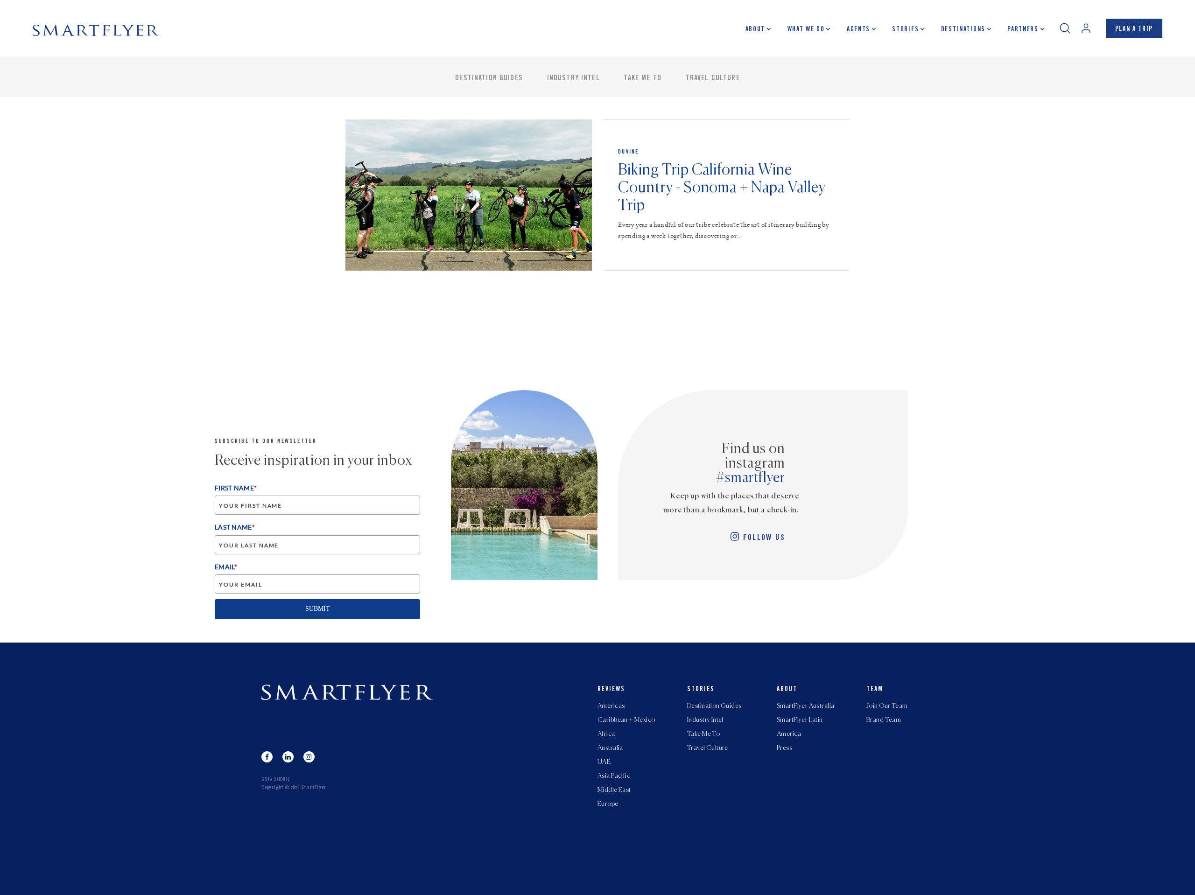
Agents (858, 30)
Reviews (611, 689)
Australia (610, 748)
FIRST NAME (236, 488)
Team (874, 689)
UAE (604, 762)
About (755, 30)
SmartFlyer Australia (805, 706)
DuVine (628, 151)
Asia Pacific (614, 776)
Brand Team (883, 720)
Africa (606, 734)
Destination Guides (489, 78)
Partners (1022, 30)
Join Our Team (886, 706)
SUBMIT (317, 608)
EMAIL (226, 567)
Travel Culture (713, 78)
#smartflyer (750, 478)
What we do (806, 30)
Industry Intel (573, 78)
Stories (905, 30)
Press (784, 748)
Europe (608, 804)
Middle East (614, 790)
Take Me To (642, 78)
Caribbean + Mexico (626, 720)
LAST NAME (235, 527)
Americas (611, 706)
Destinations (963, 30)
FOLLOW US (764, 538)
